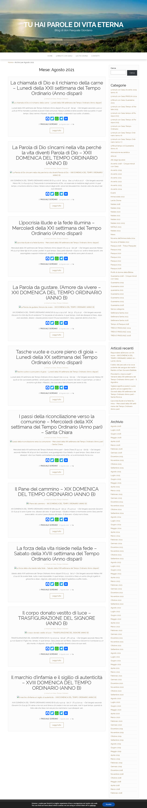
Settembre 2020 (117, 695)
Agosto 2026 (116, 426)
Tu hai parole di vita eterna (73, 25)
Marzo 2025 (115, 491)
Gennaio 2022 (116, 634)
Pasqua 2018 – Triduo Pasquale (123, 246)
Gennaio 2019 (116, 766)
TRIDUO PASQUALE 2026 (121, 336)
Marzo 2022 (115, 627)
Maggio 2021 (116, 664)
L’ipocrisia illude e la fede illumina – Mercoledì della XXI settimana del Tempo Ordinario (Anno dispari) (56, 228)
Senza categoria (117, 309)
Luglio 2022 (115, 611)
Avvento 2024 (116, 189)
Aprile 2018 (115, 785)
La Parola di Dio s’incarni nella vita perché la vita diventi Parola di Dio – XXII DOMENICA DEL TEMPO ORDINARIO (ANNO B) (56, 155)
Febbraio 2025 (116, 494)
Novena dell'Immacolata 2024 (123, 238)
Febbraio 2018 (116, 793)
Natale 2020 (115, 212)
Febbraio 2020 (116, 721)
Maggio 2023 (116, 574)
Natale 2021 (115, 216)
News (113, 234)
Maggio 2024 (116, 528)
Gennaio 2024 (116, 543)
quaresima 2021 (117, 290)
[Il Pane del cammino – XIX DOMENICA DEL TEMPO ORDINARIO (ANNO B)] (56, 503)
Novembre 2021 (117, 642)
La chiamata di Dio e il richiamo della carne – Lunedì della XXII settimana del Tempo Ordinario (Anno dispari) (56, 88)
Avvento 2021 (116, 178)
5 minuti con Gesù (64, 56)
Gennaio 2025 (116, 498)
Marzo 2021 (115, 672)
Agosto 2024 (116, 517)
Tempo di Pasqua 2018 (120, 324)
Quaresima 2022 (117, 294)
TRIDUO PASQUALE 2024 (121, 328)
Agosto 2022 (116, 608)
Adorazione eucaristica (120, 152)
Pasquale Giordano (49, 124)
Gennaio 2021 (116, 680)
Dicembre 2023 (117, 547)
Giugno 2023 (116, 570)
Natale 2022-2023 (118, 223)
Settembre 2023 (117, 559)
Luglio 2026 (115, 430)
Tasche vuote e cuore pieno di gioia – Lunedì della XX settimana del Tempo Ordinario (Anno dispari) (56, 357)
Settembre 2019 (117, 740)
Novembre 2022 (117, 596)
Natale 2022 (115, 219)
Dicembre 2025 (117, 456)
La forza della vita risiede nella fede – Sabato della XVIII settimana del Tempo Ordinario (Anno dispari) (56, 553)
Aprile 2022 (115, 623)
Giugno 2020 (116, 706)
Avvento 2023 (116, 185)
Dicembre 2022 (117, 593)
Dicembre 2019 (117, 729)
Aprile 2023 (115, 577)
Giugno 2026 (116, 434)
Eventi (113, 193)
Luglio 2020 (115, 702)
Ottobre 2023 (116, 555)
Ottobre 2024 (116, 509)
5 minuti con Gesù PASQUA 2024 (124, 96)
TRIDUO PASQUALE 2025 (121, 332)
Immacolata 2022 (118, 197)
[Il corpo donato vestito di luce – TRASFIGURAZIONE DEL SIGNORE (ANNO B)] (57, 633)
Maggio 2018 (116, 782)
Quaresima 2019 (117, 283)
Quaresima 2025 (117, 301)
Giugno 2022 (116, 615)
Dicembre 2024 (117, 502)
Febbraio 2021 (116, 676)
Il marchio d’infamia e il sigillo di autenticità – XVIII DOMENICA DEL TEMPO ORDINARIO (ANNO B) (56, 683)
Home (50, 56)
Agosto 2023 (116, 562)
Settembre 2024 (117, 513)
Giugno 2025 (116, 479)
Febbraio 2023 (116, 585)
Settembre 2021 (117, 649)
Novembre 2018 (117, 774)
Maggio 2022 (116, 619)
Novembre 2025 (117, 460)
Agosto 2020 (116, 698)
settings (93, 805)
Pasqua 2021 (116, 257)
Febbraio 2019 (116, 763)
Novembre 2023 (117, 551)
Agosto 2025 (116, 472)
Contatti (95, 56)
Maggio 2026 (116, 438)
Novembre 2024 (117, 506)
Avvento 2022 (116, 182)
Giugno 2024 (116, 525)
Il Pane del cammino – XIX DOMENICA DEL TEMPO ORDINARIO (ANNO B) (57, 491)
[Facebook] (47, 119)
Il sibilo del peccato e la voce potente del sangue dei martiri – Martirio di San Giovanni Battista (124, 367)
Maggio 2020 (116, 710)
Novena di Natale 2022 (120, 242)
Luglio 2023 (115, 566)
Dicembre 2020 (117, 683)
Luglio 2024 (115, 521)
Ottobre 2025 (116, 464)
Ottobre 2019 (116, 736)
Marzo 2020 (115, 717)
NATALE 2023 (116, 227)
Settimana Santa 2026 (120, 320)
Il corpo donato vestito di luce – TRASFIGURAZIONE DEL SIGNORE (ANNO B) (56, 618)
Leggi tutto (56, 130)
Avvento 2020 (116, 174)
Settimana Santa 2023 (119, 317)
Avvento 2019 (116, 170)
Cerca (113, 68)
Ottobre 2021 (116, 646)
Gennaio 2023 (116, 589)
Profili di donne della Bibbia (122, 272)
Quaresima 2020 (117, 286)
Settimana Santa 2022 (119, 313)
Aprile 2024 (115, 532)
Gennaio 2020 (116, 725)
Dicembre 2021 (117, 638)
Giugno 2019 (116, 748)
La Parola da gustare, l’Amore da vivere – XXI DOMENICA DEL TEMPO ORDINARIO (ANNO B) (57, 292)
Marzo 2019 (115, 759)
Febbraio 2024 (116, 540)
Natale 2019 (115, 208)
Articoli (113, 156)
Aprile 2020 (115, 714)
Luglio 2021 (115, 657)
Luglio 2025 (115, 475)
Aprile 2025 (115, 487)
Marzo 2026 (115, 445)
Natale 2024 (115, 231)
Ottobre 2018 (116, 778)
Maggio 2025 (116, 483)
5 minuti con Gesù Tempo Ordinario (56, 99)
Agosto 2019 (116, 744)
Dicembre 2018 (117, 770)
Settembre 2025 (117, 468)
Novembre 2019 (117, 732)
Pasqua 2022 (116, 261)
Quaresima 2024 (117, 298)
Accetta (108, 804)
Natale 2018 (115, 204)
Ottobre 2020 (116, 691)
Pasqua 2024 (116, 265)
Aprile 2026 (115, 441)
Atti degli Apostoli (118, 160)
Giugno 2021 (116, 661)
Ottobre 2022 (116, 600)
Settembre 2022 (117, 604)
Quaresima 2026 (117, 305)
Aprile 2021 (115, 668)
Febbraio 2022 (116, 630)
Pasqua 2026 (116, 269)
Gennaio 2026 (116, 453)
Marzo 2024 (115, 536)
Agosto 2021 (116, 653)
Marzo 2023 (115, 581)
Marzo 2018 (115, 789)
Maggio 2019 (116, 751)
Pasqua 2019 (116, 250)
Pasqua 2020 (116, 253)
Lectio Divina (82, 56)
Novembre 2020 (117, 687)
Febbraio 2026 (117, 449)
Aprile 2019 (115, 755)
